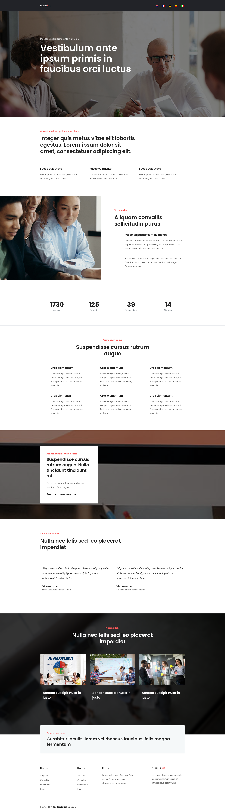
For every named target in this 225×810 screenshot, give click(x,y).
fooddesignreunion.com (64, 807)
